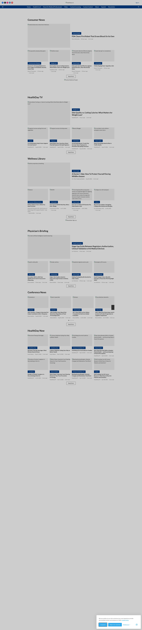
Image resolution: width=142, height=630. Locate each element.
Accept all (102, 624)
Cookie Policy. (125, 620)
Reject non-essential (115, 624)
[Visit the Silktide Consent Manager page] (136, 624)
